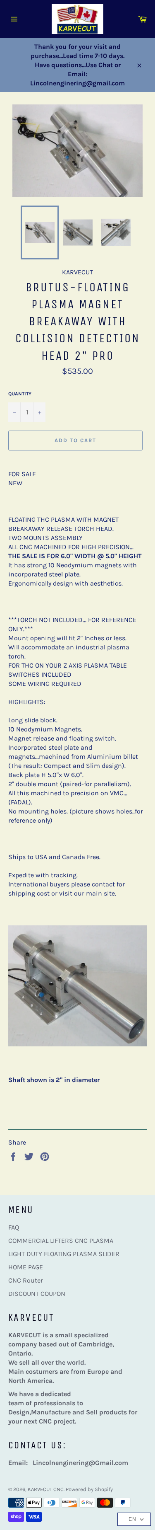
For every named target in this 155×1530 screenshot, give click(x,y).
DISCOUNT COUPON (36, 1294)
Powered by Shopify (89, 1489)
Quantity (19, 394)
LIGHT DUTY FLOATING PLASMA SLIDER (63, 1254)
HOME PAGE (25, 1267)
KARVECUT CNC (46, 1489)
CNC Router (25, 1280)
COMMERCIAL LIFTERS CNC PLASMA (60, 1240)
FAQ (13, 1227)
